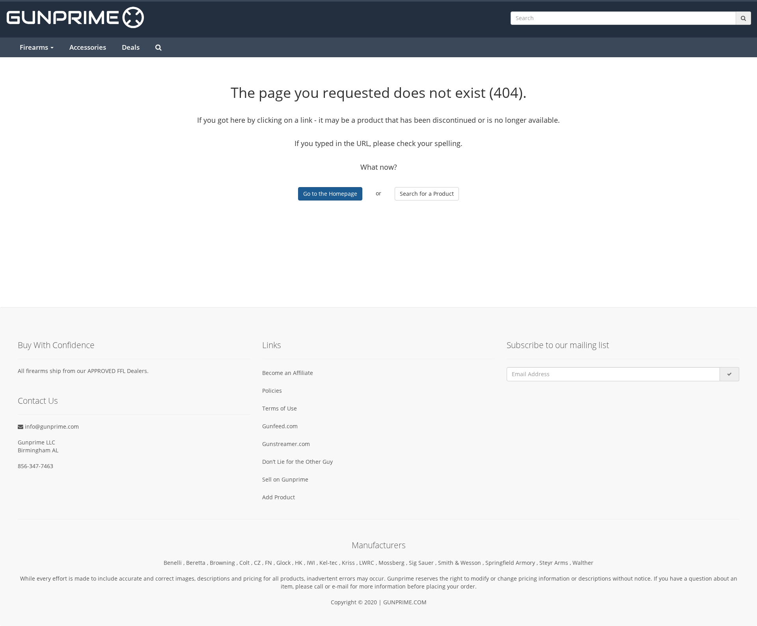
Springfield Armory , (512, 562)
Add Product (278, 497)
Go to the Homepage (330, 193)
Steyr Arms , (555, 562)
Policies (272, 390)
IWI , (313, 562)
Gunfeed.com (280, 426)
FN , (270, 562)
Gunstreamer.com (286, 444)
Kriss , (350, 562)
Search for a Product (427, 193)
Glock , (285, 562)
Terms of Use (279, 408)
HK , (301, 562)
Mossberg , (393, 562)
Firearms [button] (35, 47)
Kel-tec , (330, 562)
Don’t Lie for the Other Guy (297, 461)
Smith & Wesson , (461, 562)
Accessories (87, 47)
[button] (756, 622)
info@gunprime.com (51, 426)
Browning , (224, 562)
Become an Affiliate (287, 373)
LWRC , (368, 562)
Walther (582, 562)
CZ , (259, 562)
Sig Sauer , (423, 562)
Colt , (246, 562)
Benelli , (175, 562)
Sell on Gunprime (285, 479)
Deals (131, 47)
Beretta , (198, 562)
